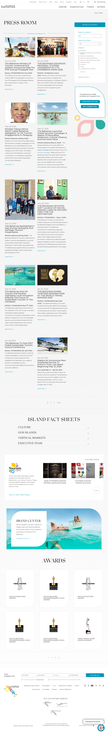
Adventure (83, 50)
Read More (8, 89)
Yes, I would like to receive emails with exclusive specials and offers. (65, 679)
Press (54, 685)
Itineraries (68, 2)
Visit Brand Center (22, 538)
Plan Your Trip (42, 2)
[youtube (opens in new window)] (92, 686)
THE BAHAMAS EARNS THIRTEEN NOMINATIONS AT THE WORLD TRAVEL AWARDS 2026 (51, 294)
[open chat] (101, 727)
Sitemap (54, 689)
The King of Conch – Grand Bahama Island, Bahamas (20, 601)
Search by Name (84, 32)
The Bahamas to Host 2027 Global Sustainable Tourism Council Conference (19, 345)
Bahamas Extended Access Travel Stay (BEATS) (90, 53)
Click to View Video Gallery (19, 495)
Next (59, 403)
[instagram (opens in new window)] (85, 686)
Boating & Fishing (85, 62)
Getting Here (32, 2)
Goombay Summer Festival (87, 68)
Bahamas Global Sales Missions (88, 58)
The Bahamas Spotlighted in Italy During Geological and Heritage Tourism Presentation (19, 229)
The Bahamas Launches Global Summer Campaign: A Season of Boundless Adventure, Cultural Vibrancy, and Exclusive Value (52, 135)
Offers (50, 2)
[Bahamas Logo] (8, 6)
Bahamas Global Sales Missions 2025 (90, 60)
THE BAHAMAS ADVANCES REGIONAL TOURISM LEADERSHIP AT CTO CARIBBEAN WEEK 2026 (51, 66)
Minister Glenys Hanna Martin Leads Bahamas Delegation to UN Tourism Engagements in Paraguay (18, 132)
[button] (81, 2)
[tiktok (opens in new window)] (103, 686)
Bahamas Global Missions (87, 56)
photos (101, 6)
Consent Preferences (65, 689)
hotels (90, 6)
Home (96, 13)
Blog (56, 2)
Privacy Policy (40, 679)
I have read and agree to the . (33, 679)
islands (63, 6)
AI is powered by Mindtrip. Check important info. (56, 723)
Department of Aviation (65, 686)
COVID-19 (83, 64)
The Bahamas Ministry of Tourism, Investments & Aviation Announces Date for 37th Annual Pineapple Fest (20, 66)
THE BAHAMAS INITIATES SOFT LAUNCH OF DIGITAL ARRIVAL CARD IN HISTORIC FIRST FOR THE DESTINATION (52, 210)
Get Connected (90, 106)
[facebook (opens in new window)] (88, 686)
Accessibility (45, 689)
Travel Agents (46, 685)
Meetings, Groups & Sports (31, 685)
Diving (82, 66)
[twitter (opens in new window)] (96, 686)
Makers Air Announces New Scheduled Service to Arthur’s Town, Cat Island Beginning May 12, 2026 (51, 363)
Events (62, 2)
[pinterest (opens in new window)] (99, 686)
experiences (77, 6)
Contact (77, 685)
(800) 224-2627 (29, 725)
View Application (90, 101)
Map (75, 2)
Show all (82, 71)
